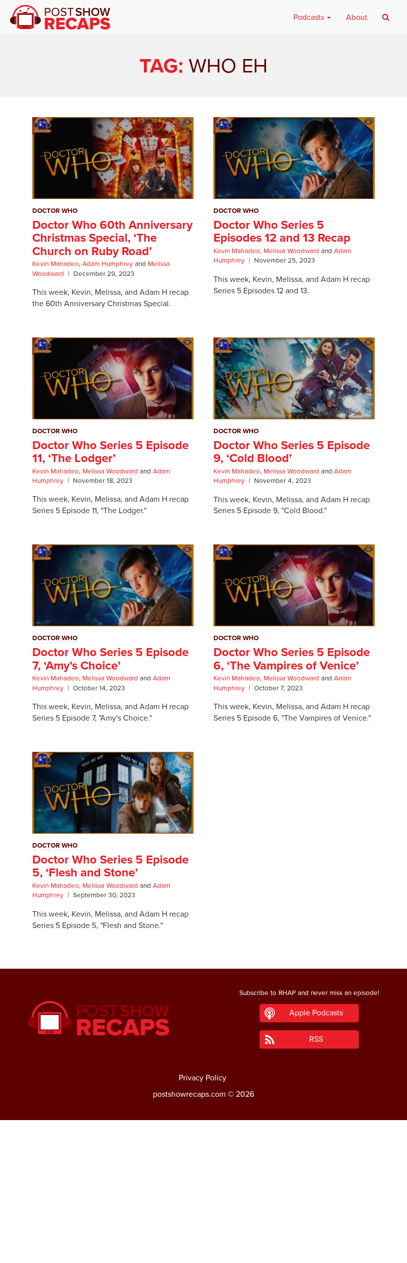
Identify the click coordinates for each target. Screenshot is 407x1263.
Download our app (203, 1250)
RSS (316, 1039)
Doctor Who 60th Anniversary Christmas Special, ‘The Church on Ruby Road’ (112, 238)
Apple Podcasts (316, 1013)
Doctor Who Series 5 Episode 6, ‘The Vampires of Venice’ (291, 658)
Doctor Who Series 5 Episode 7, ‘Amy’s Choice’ (110, 658)
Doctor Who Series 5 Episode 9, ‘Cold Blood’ (291, 451)
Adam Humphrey (107, 264)
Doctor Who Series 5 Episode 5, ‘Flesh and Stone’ (110, 866)
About (356, 17)
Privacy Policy (202, 1078)
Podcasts (309, 17)
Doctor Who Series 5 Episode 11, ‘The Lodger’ (110, 451)
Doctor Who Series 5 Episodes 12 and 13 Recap (281, 231)
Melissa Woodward (291, 251)
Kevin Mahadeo (55, 264)
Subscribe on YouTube (203, 1228)
